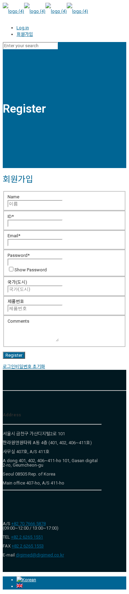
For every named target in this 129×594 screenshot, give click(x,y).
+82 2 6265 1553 (28, 546)
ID (11, 216)
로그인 (9, 366)
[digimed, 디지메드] (45, 11)
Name (13, 196)
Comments (18, 321)
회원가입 (25, 34)
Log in (23, 27)
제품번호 (16, 301)
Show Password (30, 269)
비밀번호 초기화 (30, 366)
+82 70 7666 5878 (28, 523)
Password (19, 255)
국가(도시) (17, 282)
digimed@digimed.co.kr (40, 554)
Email (14, 235)
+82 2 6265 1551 (27, 537)
